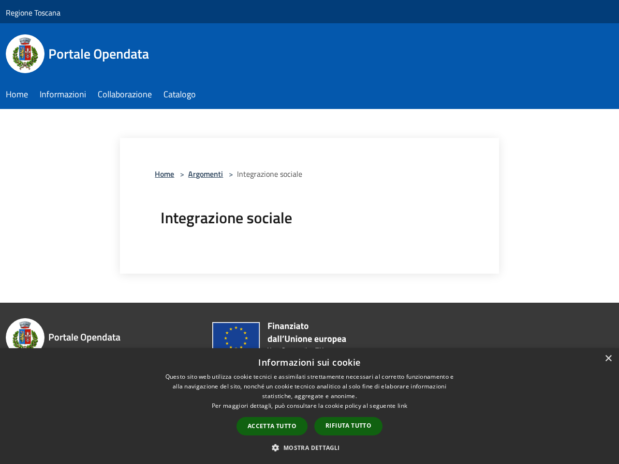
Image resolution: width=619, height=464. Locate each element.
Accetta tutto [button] (272, 426)
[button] (309, 447)
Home (164, 174)
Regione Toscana (33, 12)
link (402, 406)
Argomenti (205, 174)
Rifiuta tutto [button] (348, 425)
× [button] (608, 358)
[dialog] (309, 406)
